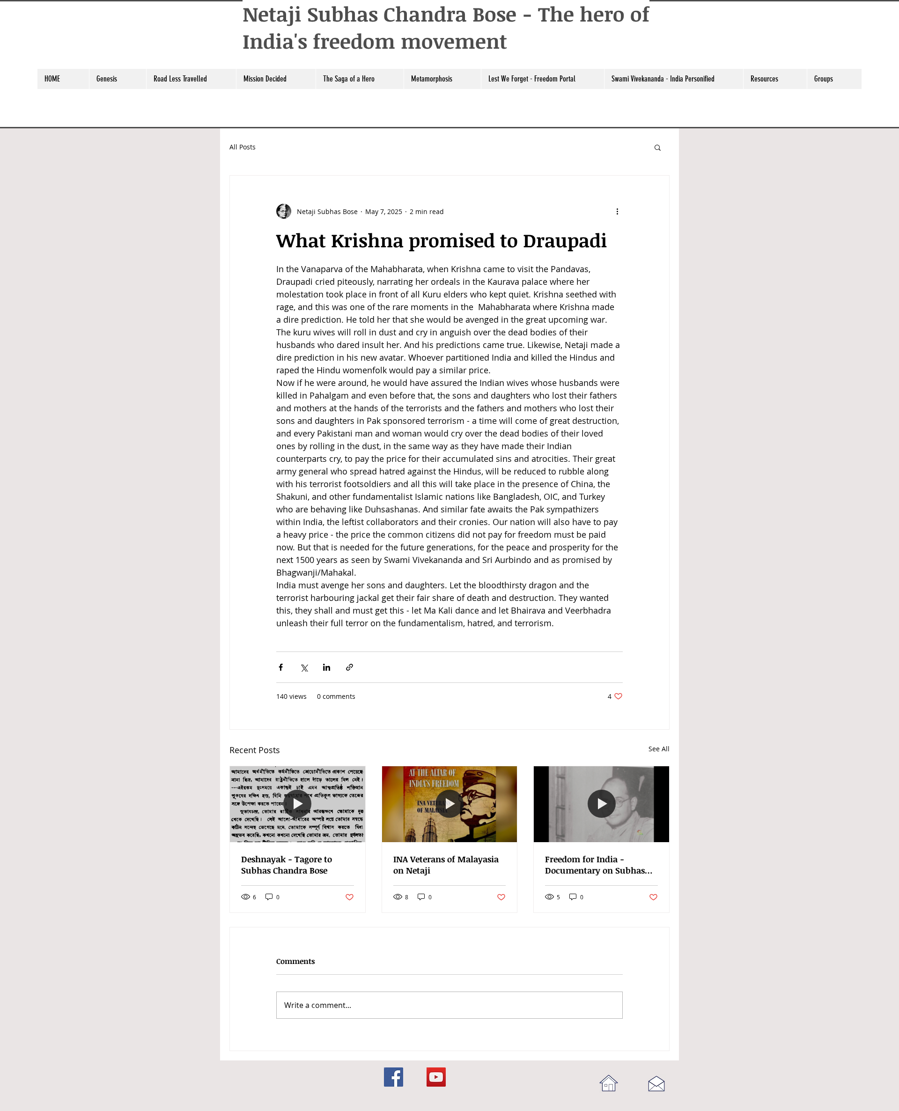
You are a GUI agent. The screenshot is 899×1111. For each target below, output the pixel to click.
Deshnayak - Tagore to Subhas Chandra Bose (286, 864)
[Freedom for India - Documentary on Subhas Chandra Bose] (601, 804)
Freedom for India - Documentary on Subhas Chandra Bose (595, 864)
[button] (117, 79)
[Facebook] (393, 1077)
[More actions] (617, 211)
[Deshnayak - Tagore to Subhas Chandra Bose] (297, 804)
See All (659, 748)
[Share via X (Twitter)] (303, 667)
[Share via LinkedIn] (326, 667)
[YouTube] (436, 1077)
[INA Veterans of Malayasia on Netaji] (449, 804)
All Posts (242, 146)
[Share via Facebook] (280, 667)
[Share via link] (349, 667)
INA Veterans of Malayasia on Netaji (446, 864)
